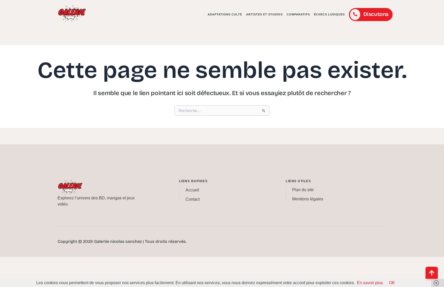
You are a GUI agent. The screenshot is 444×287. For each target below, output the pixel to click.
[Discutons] (355, 14)
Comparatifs (298, 14)
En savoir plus (370, 283)
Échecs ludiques (329, 14)
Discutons (375, 14)
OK (392, 283)
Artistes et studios (264, 14)
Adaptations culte (225, 14)
